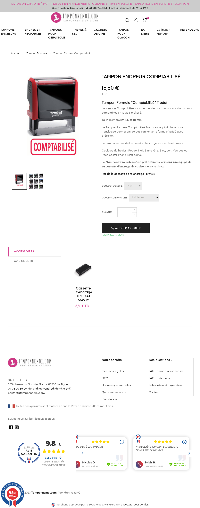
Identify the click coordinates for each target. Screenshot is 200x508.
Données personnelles (116, 385)
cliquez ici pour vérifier (134, 505)
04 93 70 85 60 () (39, 388)
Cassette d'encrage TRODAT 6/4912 (83, 294)
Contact (154, 392)
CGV (105, 378)
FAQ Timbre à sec (160, 378)
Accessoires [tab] (24, 251)
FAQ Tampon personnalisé (166, 371)
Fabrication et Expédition (165, 385)
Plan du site (109, 399)
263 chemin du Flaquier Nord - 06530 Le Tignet (38, 384)
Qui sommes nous (114, 392)
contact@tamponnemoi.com (26, 393)
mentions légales (113, 371)
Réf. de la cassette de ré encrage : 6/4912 (128, 174)
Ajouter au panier (127, 228)
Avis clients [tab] (23, 261)
